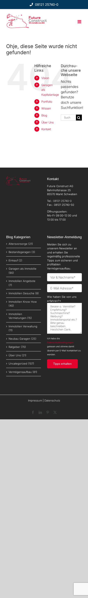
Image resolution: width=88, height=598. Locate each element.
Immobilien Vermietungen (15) (20, 316)
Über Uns (47, 122)
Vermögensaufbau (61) (23, 372)
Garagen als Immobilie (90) (22, 270)
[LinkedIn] (40, 412)
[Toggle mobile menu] (80, 22)
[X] (55, 412)
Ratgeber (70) (17, 346)
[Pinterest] (47, 412)
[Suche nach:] (68, 117)
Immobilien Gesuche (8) (24, 293)
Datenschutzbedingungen (60, 342)
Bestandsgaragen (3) (22, 252)
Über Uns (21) (17, 355)
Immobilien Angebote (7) (22, 283)
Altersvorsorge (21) (21, 243)
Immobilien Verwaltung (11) (23, 328)
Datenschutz (52, 400)
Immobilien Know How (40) (23, 303)
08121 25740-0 (62, 200)
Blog (44, 115)
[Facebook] (33, 412)
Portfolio (46, 101)
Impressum (35, 400)
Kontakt (46, 129)
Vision (45, 78)
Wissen (46, 108)
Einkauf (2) (15, 260)
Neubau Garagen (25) (22, 338)
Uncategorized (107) (21, 363)
